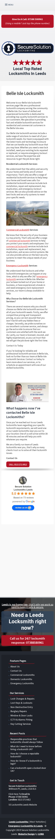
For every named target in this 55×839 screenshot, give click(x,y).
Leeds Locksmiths (18, 821)
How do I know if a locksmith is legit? (26, 762)
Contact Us (16, 670)
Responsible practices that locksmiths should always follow (26, 741)
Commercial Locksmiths (22, 674)
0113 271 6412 (20, 799)
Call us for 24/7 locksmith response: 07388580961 (27, 640)
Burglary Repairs (18, 711)
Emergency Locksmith (17, 265)
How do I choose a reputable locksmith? (24, 755)
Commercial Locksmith (17, 229)
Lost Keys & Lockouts (21, 702)
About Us (15, 666)
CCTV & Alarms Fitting (21, 719)
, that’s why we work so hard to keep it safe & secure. (27, 606)
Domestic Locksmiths (21, 679)
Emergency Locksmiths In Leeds (25, 825)
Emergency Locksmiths (22, 683)
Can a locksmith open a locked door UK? (28, 769)
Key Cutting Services (20, 723)
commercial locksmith (19, 240)
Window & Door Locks (21, 715)
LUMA (41, 834)
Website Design (26, 834)
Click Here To (19, 794)
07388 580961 (18, 796)
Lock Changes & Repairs (22, 698)
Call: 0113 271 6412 (18, 464)
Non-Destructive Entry (21, 707)
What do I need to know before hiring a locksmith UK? (26, 748)
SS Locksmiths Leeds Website (23, 804)
